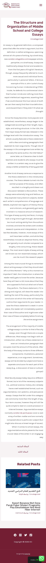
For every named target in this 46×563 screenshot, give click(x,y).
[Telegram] (15, 535)
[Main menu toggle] (41, 5)
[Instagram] (20, 535)
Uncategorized (36, 39)
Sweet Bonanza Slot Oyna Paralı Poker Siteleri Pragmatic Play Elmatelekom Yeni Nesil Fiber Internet (23, 506)
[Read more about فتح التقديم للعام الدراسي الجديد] (23, 478)
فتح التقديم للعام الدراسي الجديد (24, 491)
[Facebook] (30, 535)
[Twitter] (25, 535)
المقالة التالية (23, 452)
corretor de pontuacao (22, 413)
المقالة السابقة (23, 446)
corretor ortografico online (19, 59)
